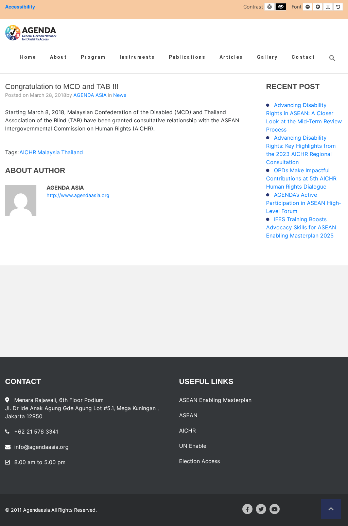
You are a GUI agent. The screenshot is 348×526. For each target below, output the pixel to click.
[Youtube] (274, 509)
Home (28, 57)
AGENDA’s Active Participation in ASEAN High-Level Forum (303, 202)
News (119, 95)
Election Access (199, 461)
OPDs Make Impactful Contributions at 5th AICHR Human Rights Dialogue (301, 178)
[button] (332, 58)
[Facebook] (247, 509)
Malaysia (48, 152)
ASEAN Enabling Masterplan (215, 400)
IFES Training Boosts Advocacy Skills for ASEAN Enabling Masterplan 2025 (301, 227)
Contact (303, 57)
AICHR (27, 152)
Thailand (72, 152)
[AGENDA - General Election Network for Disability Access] (30, 33)
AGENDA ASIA (90, 95)
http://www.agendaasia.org (78, 195)
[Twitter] (261, 509)
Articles (231, 57)
